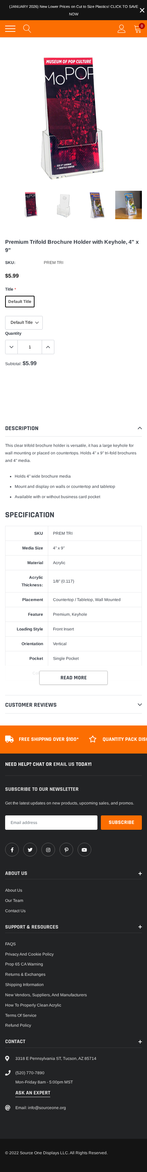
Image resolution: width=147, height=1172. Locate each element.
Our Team (14, 900)
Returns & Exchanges (25, 974)
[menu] (10, 29)
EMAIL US (64, 764)
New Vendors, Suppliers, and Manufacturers (46, 995)
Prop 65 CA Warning (24, 964)
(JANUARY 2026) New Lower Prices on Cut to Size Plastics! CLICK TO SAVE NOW (73, 10)
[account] (122, 28)
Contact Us (15, 910)
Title (10, 289)
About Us (13, 890)
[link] (12, 849)
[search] (27, 28)
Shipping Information (24, 984)
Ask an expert (32, 1092)
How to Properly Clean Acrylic (33, 1005)
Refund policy (18, 1025)
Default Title (19, 301)
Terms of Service (21, 1015)
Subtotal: (13, 363)
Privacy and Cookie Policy (29, 954)
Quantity (13, 333)
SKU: (10, 262)
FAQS (10, 944)
